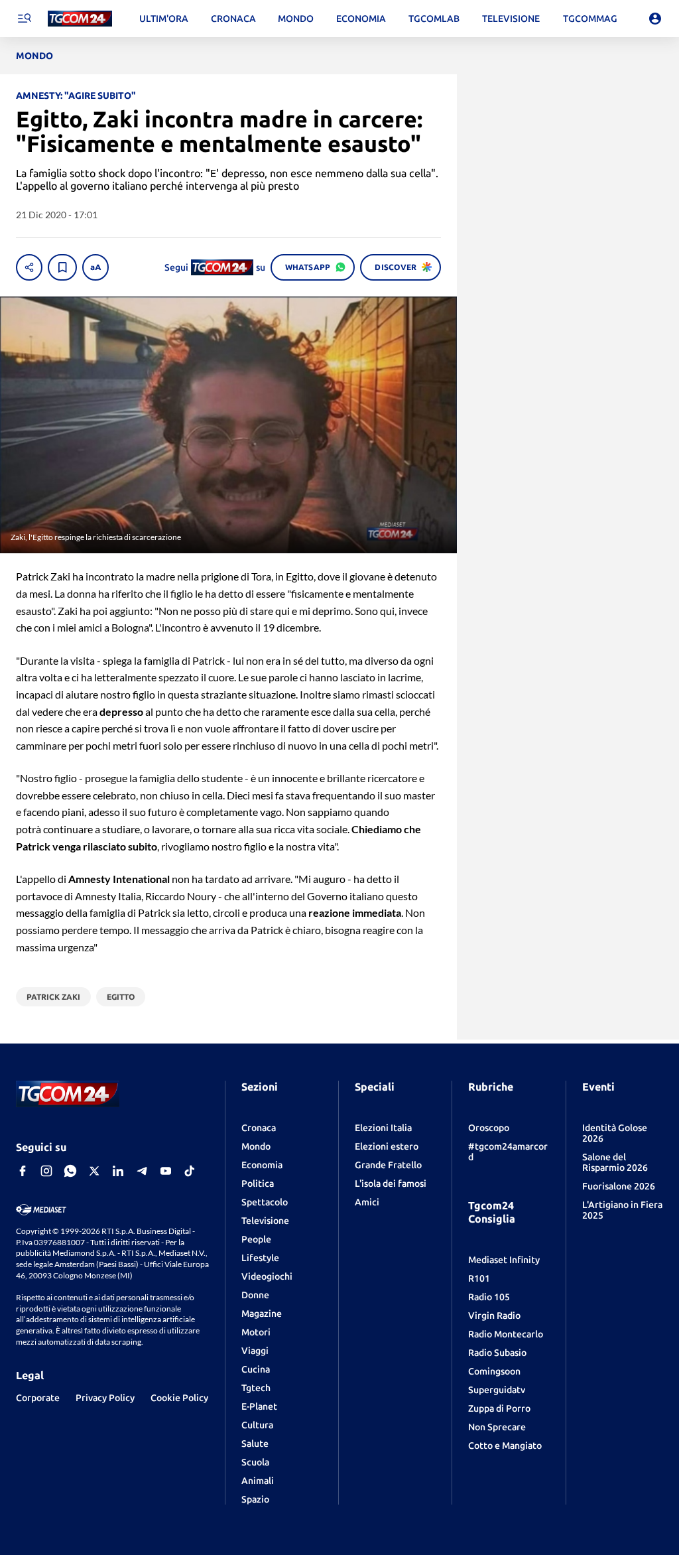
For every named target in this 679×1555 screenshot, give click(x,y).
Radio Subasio (497, 1352)
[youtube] (165, 1171)
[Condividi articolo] (29, 267)
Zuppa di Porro (499, 1408)
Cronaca (258, 1127)
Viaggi (255, 1350)
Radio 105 (489, 1297)
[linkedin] (118, 1171)
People (256, 1239)
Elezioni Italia (383, 1127)
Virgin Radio (494, 1315)
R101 (479, 1278)
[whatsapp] (70, 1171)
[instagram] (46, 1171)
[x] (94, 1171)
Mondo (256, 1146)
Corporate (38, 1397)
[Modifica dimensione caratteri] (95, 267)
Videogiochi (266, 1276)
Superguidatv (496, 1390)
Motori (256, 1332)
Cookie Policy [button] (179, 1397)
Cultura (257, 1425)
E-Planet (259, 1406)
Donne (255, 1295)
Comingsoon (494, 1371)
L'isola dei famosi (390, 1183)
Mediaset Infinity (504, 1259)
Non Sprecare (497, 1427)
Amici (367, 1202)
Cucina (255, 1369)
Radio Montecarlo (505, 1334)
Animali (257, 1480)
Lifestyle (260, 1257)
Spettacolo (264, 1202)
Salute (255, 1443)
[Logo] (80, 19)
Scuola (255, 1462)
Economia (261, 1165)
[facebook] (22, 1171)
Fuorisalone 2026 (618, 1186)
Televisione (265, 1220)
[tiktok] (189, 1171)
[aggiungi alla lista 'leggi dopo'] (62, 267)
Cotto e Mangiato (505, 1445)
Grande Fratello (388, 1165)
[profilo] (655, 19)
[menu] (24, 19)
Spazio (255, 1499)
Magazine (261, 1313)
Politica (257, 1183)
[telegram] (142, 1171)
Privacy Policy (105, 1397)
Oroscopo (488, 1127)
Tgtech (256, 1388)
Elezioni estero (386, 1146)
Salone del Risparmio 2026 (615, 1162)
